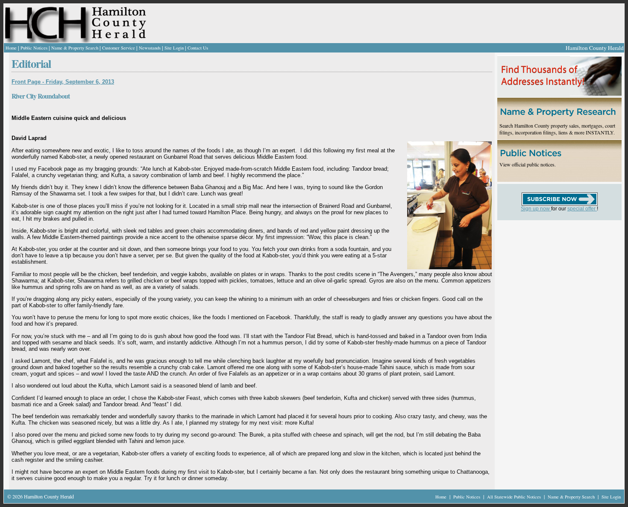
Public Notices (34, 48)
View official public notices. (527, 164)
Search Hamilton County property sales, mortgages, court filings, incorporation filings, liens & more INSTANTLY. (557, 129)
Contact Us (198, 48)
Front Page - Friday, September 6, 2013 (63, 82)
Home (11, 48)
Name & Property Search (74, 48)
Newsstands (150, 48)
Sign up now (536, 209)
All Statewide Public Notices (514, 497)
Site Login (174, 48)
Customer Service (118, 48)
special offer (582, 209)
